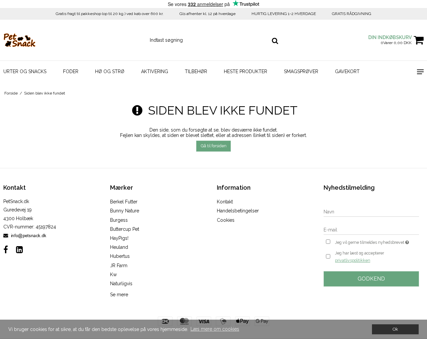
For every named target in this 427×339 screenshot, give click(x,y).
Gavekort (347, 71)
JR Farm (118, 265)
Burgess (119, 220)
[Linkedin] (19, 249)
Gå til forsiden (214, 145)
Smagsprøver (301, 71)
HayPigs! (119, 238)
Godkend (371, 279)
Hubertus (120, 256)
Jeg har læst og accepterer (359, 256)
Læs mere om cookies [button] (214, 329)
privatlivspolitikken (352, 260)
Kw (113, 274)
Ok (395, 329)
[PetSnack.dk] (35, 40)
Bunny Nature (124, 210)
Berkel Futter (123, 201)
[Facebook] (5, 249)
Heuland (119, 247)
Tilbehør (196, 71)
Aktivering (154, 71)
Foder (70, 71)
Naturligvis (121, 283)
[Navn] (371, 211)
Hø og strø (109, 71)
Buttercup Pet (124, 229)
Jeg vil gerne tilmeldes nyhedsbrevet (377, 241)
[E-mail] (371, 229)
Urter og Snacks (24, 71)
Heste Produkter (245, 71)
